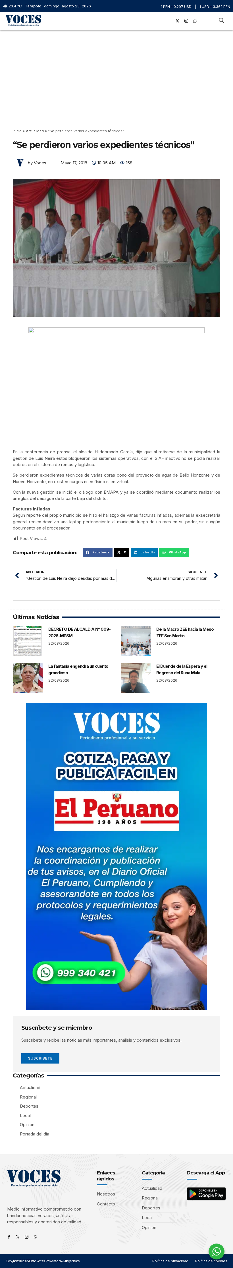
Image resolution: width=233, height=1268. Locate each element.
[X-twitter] (177, 21)
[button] (160, 20)
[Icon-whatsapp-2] (195, 21)
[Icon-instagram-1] (186, 21)
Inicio (17, 131)
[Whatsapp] (35, 1237)
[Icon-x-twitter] (18, 1237)
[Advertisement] (116, 72)
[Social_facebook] (168, 21)
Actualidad (35, 131)
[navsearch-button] (221, 21)
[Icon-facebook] (9, 1237)
